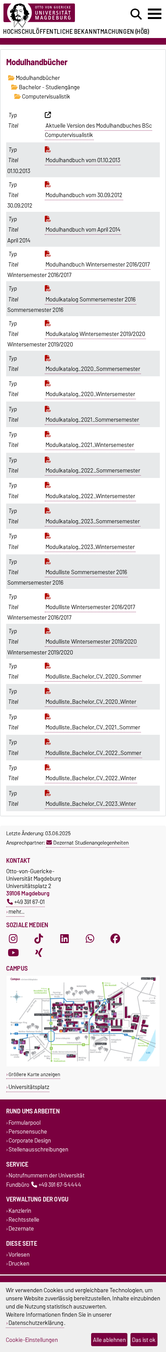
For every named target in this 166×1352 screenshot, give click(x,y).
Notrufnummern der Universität (46, 1175)
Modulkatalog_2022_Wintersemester (90, 496)
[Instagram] (13, 939)
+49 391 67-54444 (60, 1184)
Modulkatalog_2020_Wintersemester (90, 394)
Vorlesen (19, 1254)
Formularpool (24, 1122)
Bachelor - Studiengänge (49, 87)
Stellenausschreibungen (38, 1149)
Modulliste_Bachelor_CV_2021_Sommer (93, 727)
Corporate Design (29, 1140)
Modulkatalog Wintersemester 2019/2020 (95, 334)
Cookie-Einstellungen (32, 1340)
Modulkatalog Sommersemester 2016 (91, 299)
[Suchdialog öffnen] (136, 14)
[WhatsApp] (90, 939)
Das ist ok (144, 1340)
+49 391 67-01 (29, 902)
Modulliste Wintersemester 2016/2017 (90, 607)
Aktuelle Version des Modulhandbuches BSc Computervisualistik (98, 130)
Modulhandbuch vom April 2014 (83, 229)
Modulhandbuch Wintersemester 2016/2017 (98, 264)
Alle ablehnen (109, 1340)
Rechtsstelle (23, 1219)
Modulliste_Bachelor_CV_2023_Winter (91, 803)
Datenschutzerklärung (35, 1323)
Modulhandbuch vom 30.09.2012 (84, 195)
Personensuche (27, 1131)
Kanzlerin (19, 1210)
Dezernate (21, 1228)
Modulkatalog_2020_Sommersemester (93, 369)
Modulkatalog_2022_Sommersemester (93, 470)
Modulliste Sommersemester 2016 (86, 572)
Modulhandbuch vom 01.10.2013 (83, 160)
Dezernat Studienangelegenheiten (91, 842)
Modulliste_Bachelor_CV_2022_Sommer (93, 753)
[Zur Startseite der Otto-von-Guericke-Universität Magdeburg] (51, 15)
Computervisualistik (45, 96)
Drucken (18, 1263)
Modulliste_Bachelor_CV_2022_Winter (91, 778)
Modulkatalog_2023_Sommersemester (93, 521)
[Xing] (39, 953)
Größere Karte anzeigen (34, 1074)
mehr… (16, 911)
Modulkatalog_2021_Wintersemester (90, 445)
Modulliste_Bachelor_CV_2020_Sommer (93, 676)
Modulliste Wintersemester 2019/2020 (91, 641)
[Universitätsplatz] (83, 1065)
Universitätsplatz (28, 1087)
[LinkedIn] (64, 939)
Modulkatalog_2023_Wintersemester (90, 547)
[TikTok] (39, 939)
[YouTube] (13, 953)
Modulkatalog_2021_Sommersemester (92, 419)
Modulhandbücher (37, 78)
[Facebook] (115, 939)
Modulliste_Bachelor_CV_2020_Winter (91, 701)
